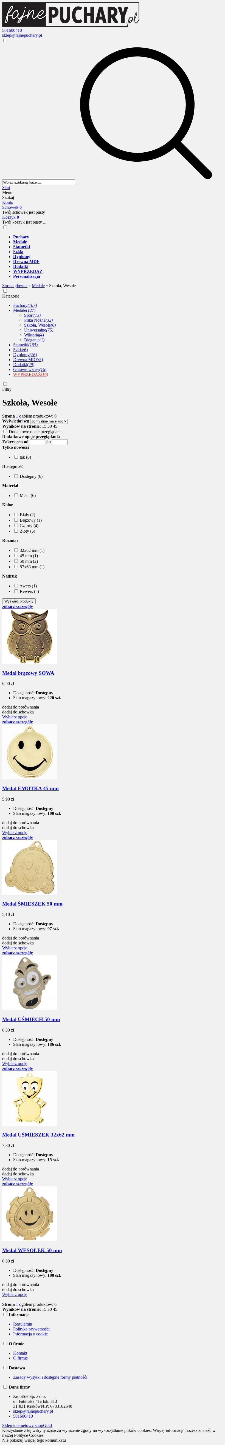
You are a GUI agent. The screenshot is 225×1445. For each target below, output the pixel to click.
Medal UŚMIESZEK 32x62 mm (38, 1135)
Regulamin (22, 1324)
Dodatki (23, 364)
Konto (7, 202)
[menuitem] (118, 237)
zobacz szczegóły (17, 606)
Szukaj (8, 197)
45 (55, 426)
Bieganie (34, 340)
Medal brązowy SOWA (28, 673)
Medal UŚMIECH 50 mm (31, 1019)
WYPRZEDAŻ (30, 374)
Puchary (25, 305)
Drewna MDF (28, 359)
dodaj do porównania (20, 707)
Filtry (7, 389)
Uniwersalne (38, 330)
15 (44, 426)
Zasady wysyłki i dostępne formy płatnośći (50, 1377)
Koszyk (10, 217)
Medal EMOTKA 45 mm (30, 788)
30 (49, 426)
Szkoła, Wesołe (40, 325)
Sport (32, 315)
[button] (15, 447)
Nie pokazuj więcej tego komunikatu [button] (34, 1440)
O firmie (20, 1358)
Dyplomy (25, 354)
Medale (24, 310)
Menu (7, 192)
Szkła (20, 349)
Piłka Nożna (38, 320)
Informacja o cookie (30, 1334)
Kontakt (20, 1353)
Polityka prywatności (31, 1329)
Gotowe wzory (29, 369)
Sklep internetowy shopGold (27, 1425)
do (48, 441)
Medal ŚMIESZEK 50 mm (32, 904)
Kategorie (10, 296)
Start (6, 187)
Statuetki (25, 344)
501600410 (12, 30)
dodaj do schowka (18, 712)
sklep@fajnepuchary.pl (22, 35)
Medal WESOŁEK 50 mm (32, 1250)
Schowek (12, 207)
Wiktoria (34, 335)
